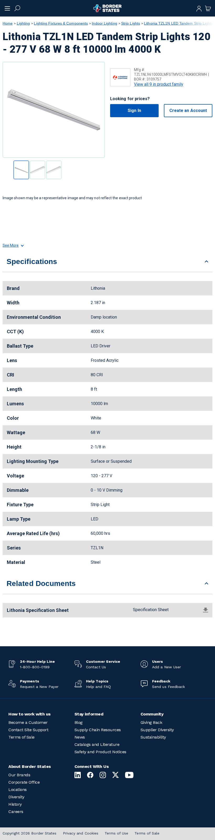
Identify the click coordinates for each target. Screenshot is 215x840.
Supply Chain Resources (97, 729)
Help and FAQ (98, 687)
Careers (15, 811)
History (15, 804)
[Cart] (208, 8)
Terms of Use (116, 833)
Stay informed (89, 714)
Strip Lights (130, 23)
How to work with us (29, 714)
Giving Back (151, 722)
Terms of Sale (21, 737)
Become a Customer (28, 722)
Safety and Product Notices (100, 751)
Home (8, 23)
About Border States (29, 766)
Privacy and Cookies (81, 833)
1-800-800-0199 (35, 667)
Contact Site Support (28, 729)
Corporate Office (24, 782)
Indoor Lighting (104, 23)
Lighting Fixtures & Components (61, 23)
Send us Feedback (168, 687)
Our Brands (19, 774)
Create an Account (188, 110)
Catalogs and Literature (97, 744)
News (79, 737)
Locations (17, 789)
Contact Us (96, 667)
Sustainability (153, 737)
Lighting (23, 23)
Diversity (16, 796)
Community (152, 714)
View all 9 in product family (158, 84)
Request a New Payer (39, 687)
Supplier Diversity (157, 729)
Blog (78, 722)
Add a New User (166, 667)
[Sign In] (199, 8)
